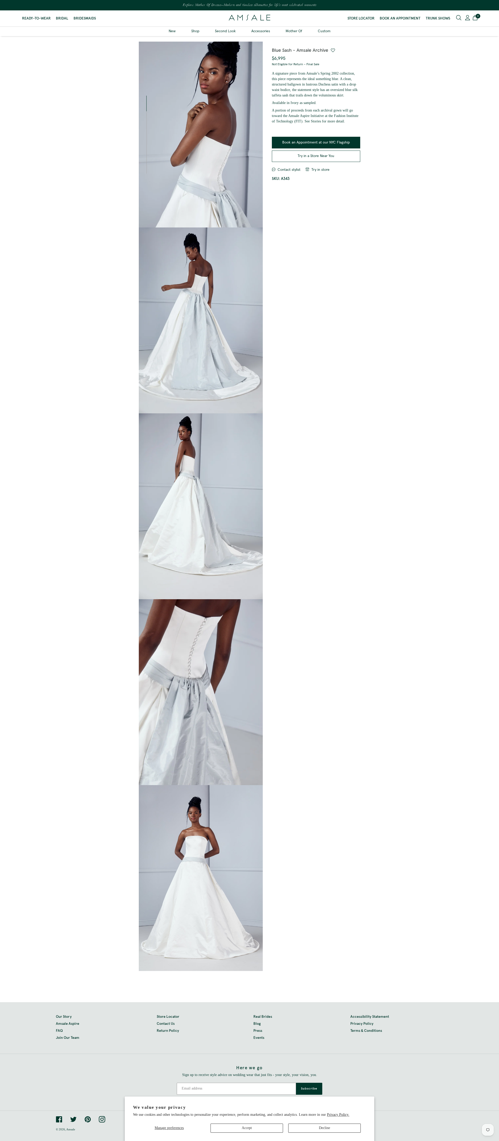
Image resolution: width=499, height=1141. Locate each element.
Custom (324, 31)
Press (257, 1031)
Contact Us (166, 1024)
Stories (316, 121)
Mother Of (294, 31)
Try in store (320, 170)
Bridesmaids (85, 18)
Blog (257, 1024)
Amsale (70, 1129)
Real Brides (262, 1017)
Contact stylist (289, 170)
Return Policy (168, 1031)
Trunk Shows (438, 18)
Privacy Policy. (338, 1115)
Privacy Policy (361, 1024)
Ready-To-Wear (36, 18)
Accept (247, 1128)
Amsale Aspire (67, 1024)
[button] (475, 18)
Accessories (260, 31)
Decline (324, 1128)
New (172, 31)
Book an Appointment (400, 18)
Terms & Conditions (366, 1031)
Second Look (225, 31)
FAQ (59, 1031)
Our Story (64, 1017)
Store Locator (361, 18)
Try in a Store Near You (316, 156)
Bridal (62, 18)
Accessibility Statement (369, 1017)
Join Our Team (67, 1038)
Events (258, 1038)
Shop (195, 31)
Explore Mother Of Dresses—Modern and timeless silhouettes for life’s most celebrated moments (249, 5)
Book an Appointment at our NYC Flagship (316, 142)
